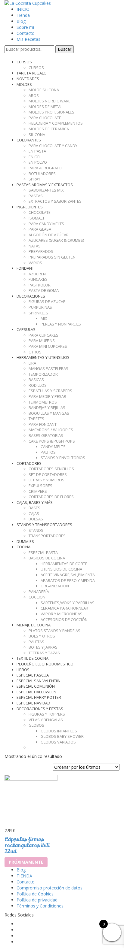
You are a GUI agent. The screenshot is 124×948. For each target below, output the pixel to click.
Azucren (37, 274)
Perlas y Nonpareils (61, 324)
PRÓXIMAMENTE (26, 862)
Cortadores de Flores (51, 496)
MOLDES (24, 84)
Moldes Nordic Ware (49, 101)
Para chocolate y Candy (53, 145)
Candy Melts (53, 446)
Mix (44, 318)
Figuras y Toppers (47, 714)
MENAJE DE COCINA (34, 625)
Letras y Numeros (46, 480)
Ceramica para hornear (64, 608)
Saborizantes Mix (46, 190)
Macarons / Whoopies (51, 429)
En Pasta (37, 151)
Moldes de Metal (45, 106)
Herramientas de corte (64, 563)
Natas (35, 246)
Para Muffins (42, 340)
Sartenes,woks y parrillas (68, 602)
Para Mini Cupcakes (48, 346)
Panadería (39, 591)
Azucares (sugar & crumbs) (56, 240)
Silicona (37, 134)
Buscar (64, 49)
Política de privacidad (37, 900)
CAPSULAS (26, 329)
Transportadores (47, 535)
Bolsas (36, 519)
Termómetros (43, 402)
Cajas (34, 513)
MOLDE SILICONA (44, 89)
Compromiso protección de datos (49, 888)
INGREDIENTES (30, 207)
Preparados (41, 251)
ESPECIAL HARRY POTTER (39, 697)
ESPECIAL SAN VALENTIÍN (38, 680)
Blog (21, 21)
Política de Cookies (35, 894)
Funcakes (38, 279)
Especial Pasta (43, 552)
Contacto (26, 33)
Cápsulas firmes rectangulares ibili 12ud (27, 845)
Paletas (36, 641)
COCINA (23, 547)
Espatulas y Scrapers (50, 390)
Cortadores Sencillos (51, 468)
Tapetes (36, 418)
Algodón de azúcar (49, 235)
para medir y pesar (47, 396)
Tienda (23, 15)
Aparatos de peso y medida (68, 580)
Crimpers (38, 491)
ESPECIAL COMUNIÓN (36, 686)
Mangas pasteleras (48, 368)
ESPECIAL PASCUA (33, 675)
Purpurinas (40, 307)
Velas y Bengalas (46, 719)
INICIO (23, 9)
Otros (35, 352)
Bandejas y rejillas (47, 407)
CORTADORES (29, 463)
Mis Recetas (28, 39)
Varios (35, 262)
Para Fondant (43, 424)
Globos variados (58, 742)
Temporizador (43, 374)
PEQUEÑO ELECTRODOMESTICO (45, 664)
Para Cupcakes (43, 335)
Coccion (37, 597)
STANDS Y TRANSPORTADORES (44, 524)
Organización (55, 586)
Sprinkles (38, 313)
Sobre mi (25, 27)
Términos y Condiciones (40, 906)
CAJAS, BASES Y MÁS (35, 502)
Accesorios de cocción (64, 619)
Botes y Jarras (43, 647)
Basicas (36, 379)
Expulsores (40, 485)
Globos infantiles (59, 731)
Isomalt (37, 218)
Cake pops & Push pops (52, 441)
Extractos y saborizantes (55, 201)
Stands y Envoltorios (63, 457)
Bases (34, 507)
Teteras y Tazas (44, 653)
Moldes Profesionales (51, 112)
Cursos (36, 67)
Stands (36, 530)
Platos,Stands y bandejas (54, 630)
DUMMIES (25, 541)
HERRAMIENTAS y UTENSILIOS (43, 357)
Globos (36, 725)
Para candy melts (46, 223)
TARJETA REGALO (32, 73)
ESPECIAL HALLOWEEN (36, 692)
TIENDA (24, 876)
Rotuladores (42, 173)
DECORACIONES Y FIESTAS (40, 708)
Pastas (36, 195)
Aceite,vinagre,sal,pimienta (68, 574)
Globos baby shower (62, 736)
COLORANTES (29, 140)
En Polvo (38, 162)
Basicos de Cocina (47, 558)
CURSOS (24, 62)
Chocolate (40, 212)
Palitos (48, 452)
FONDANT (25, 268)
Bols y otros (42, 636)
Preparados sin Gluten (52, 257)
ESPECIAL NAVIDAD (33, 703)
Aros (34, 95)
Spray (34, 179)
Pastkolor (40, 285)
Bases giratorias (46, 435)
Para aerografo (45, 168)
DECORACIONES (31, 296)
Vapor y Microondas (61, 613)
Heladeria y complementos (56, 123)
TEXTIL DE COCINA (32, 658)
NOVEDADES (28, 78)
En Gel (35, 156)
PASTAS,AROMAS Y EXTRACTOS (45, 184)
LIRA (32, 363)
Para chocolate (45, 117)
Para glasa (40, 229)
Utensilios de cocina (61, 569)
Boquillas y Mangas (49, 413)
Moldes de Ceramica (49, 129)
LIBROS (23, 669)
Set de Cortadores (48, 474)
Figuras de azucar (47, 301)
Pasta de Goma (44, 290)
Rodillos (38, 385)
